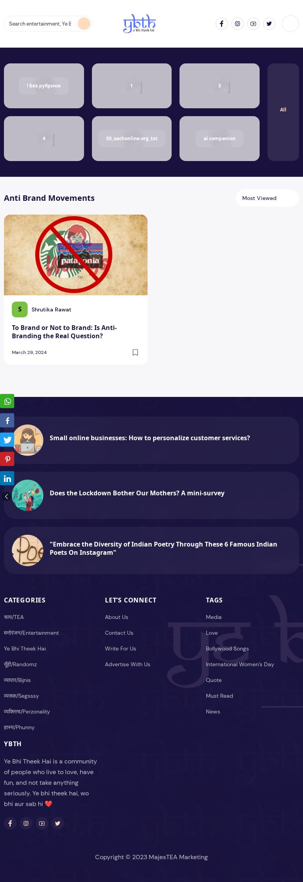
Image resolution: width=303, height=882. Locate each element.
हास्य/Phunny (19, 727)
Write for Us (120, 648)
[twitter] (269, 23)
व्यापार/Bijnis (17, 680)
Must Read (219, 695)
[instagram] (237, 23)
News (213, 711)
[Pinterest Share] (7, 459)
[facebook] (221, 23)
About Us (116, 617)
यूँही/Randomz (20, 664)
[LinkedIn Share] (7, 478)
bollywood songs (227, 648)
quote (214, 680)
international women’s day (240, 664)
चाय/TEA (14, 617)
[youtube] (253, 23)
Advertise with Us (127, 664)
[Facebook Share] (7, 420)
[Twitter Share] (7, 440)
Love (212, 632)
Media (214, 617)
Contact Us (119, 632)
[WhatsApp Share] (7, 401)
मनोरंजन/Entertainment (31, 632)
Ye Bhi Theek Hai (25, 648)
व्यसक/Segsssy (21, 695)
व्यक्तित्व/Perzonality (27, 711)
